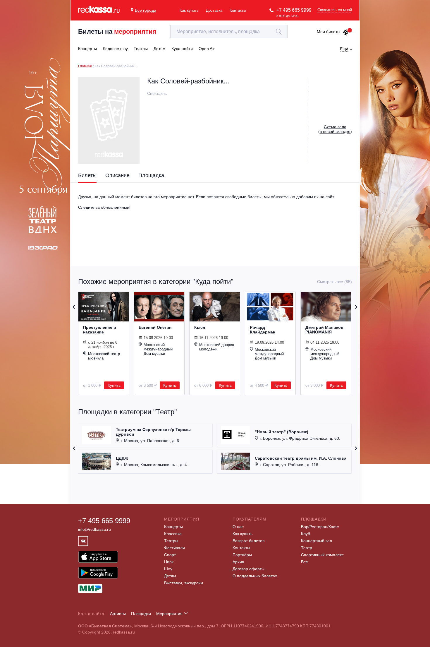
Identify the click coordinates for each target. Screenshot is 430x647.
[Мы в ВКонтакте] (83, 541)
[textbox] (229, 31)
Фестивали (174, 547)
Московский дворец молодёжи (216, 347)
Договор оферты (248, 568)
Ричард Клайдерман (262, 329)
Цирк (168, 561)
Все (304, 561)
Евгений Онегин (155, 327)
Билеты (87, 175)
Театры (171, 540)
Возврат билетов (248, 540)
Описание (117, 175)
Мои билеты (328, 31)
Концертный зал (316, 540)
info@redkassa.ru (94, 529)
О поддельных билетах (255, 576)
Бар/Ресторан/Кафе (320, 526)
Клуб (305, 533)
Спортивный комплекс (322, 554)
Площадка (151, 175)
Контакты (238, 10)
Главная (85, 66)
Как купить (189, 10)
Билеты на (117, 31)
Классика (173, 533)
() (335, 129)
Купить (114, 385)
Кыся (199, 327)
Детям (170, 576)
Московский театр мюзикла (104, 356)
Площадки (141, 613)
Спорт (170, 554)
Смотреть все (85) (334, 281)
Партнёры (242, 554)
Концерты (173, 526)
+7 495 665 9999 (294, 10)
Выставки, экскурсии (183, 583)
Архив (238, 561)
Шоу (168, 568)
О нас (238, 526)
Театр (306, 547)
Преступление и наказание (99, 329)
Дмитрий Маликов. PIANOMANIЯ (325, 329)
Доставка (214, 10)
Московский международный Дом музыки (158, 349)
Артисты (118, 613)
